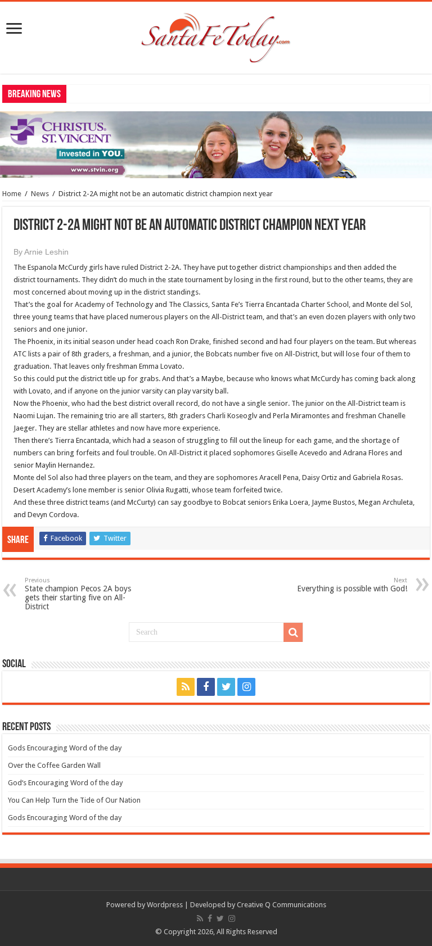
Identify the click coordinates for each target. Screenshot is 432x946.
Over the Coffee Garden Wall (54, 765)
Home (11, 193)
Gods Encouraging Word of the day (65, 748)
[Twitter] (226, 687)
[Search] (293, 632)
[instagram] (246, 687)
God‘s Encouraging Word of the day (65, 782)
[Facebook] (206, 687)
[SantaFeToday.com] (216, 35)
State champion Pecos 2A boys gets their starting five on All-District (78, 594)
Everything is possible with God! (352, 585)
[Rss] (186, 687)
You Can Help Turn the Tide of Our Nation (74, 800)
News (40, 193)
